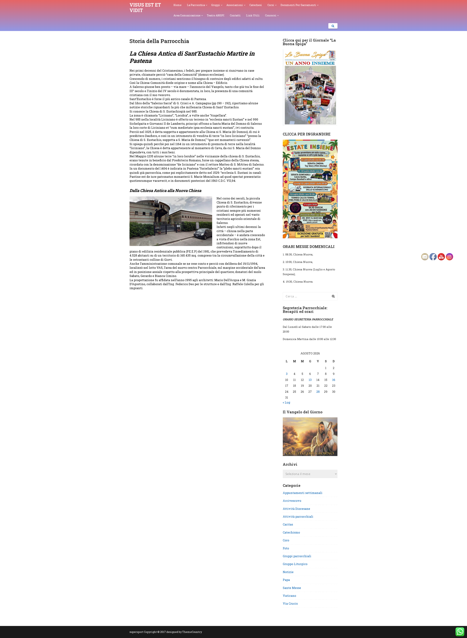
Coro (286, 540)
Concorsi (270, 15)
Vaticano (289, 596)
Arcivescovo (292, 501)
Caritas (288, 524)
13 (310, 380)
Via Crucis (290, 603)
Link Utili (253, 15)
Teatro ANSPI (215, 15)
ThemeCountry (192, 632)
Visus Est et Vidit (145, 7)
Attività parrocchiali (298, 516)
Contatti (235, 15)
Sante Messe (292, 588)
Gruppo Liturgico (295, 564)
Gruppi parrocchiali (297, 556)
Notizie (288, 572)
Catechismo (291, 532)
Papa (286, 580)
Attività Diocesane (296, 509)
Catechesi (255, 5)
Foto (286, 548)
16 (333, 380)
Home (177, 5)
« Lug (286, 402)
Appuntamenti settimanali (302, 493)
